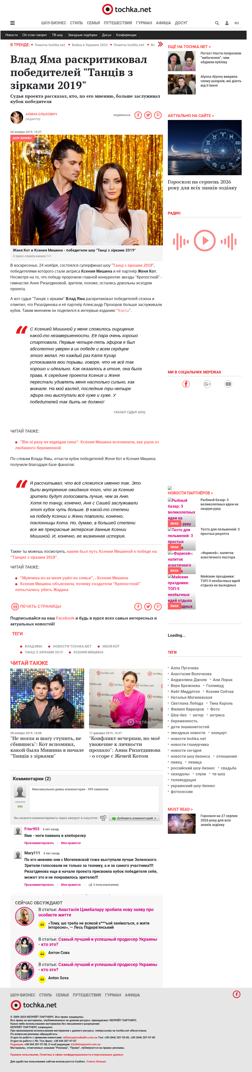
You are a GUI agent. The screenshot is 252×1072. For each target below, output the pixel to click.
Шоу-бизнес (53, 23)
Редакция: (17, 1044)
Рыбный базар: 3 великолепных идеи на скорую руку (219, 504)
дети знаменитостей (190, 727)
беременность (184, 721)
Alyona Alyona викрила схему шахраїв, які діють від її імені (221, 81)
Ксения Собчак (220, 691)
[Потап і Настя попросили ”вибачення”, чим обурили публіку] (182, 61)
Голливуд (215, 685)
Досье (106, 35)
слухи (201, 774)
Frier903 (31, 829)
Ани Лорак (223, 679)
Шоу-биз (179, 715)
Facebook (65, 618)
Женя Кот (111, 646)
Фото (215, 709)
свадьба (228, 768)
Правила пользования (24, 1054)
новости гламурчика (190, 744)
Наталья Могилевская (191, 697)
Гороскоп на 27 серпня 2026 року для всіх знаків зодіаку (219, 820)
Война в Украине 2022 (90, 45)
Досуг (181, 23)
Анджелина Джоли (189, 679)
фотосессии (182, 791)
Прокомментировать (39, 843)
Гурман (144, 23)
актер (198, 715)
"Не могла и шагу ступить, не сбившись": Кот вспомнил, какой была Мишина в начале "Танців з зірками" (47, 747)
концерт (219, 732)
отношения (226, 756)
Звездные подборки (82, 35)
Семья (93, 23)
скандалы (180, 774)
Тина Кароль (221, 703)
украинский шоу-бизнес (193, 785)
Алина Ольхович (41, 114)
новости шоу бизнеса (190, 756)
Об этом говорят (34, 35)
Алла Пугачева (185, 668)
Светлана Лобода (187, 703)
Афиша (163, 23)
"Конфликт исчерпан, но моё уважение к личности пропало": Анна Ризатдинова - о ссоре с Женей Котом (124, 747)
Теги (173, 652)
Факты (123, 310)
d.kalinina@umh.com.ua (85, 1044)
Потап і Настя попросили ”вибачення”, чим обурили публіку (221, 57)
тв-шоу (218, 774)
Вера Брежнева (185, 685)
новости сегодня (186, 750)
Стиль (76, 23)
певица (195, 762)
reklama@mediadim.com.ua (80, 1037)
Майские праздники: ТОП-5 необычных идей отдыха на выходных (220, 580)
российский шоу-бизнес (193, 768)
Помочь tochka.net (50, 45)
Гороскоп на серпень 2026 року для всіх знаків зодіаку (202, 184)
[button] (227, 23)
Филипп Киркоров (187, 709)
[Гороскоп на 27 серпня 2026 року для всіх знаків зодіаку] (182, 824)
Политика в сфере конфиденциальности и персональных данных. (82, 1054)
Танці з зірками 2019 (132, 265)
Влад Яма (33, 646)
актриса (217, 715)
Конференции (126, 35)
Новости (11, 35)
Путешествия (118, 23)
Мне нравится (71, 843)
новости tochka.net (72, 646)
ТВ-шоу (57, 35)
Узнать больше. (96, 1061)
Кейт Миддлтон (185, 691)
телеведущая (183, 780)
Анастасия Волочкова (191, 674)
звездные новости (188, 732)
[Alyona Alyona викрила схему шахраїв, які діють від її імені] (182, 84)
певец (176, 762)
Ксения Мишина (88, 652)
